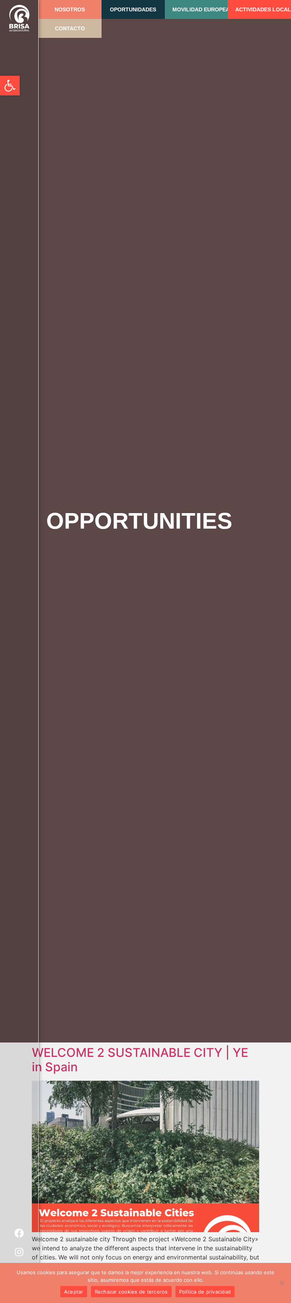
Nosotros (70, 9)
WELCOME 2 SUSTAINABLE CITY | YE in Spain (140, 1059)
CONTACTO (70, 28)
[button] (10, 85)
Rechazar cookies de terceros (131, 1292)
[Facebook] (19, 1232)
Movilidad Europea (201, 9)
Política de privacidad (205, 1292)
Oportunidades (133, 9)
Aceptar (73, 1292)
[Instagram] (19, 1251)
